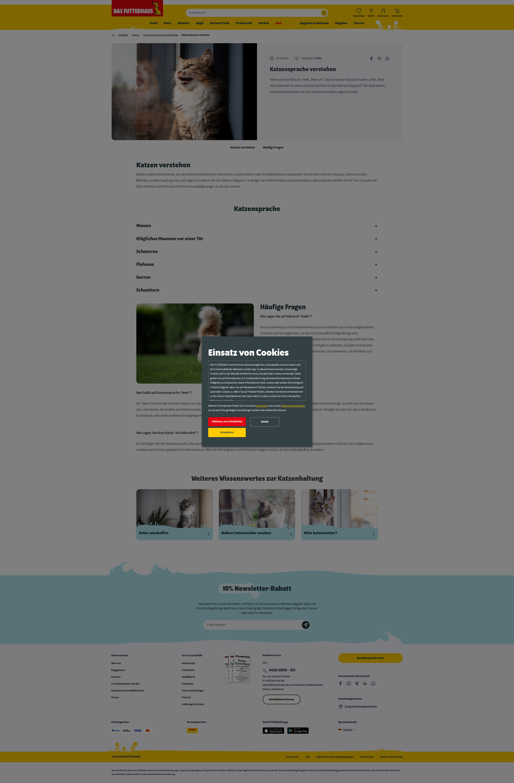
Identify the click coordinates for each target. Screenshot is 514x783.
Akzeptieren (227, 432)
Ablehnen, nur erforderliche (227, 421)
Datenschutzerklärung (293, 405)
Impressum (261, 405)
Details (265, 422)
